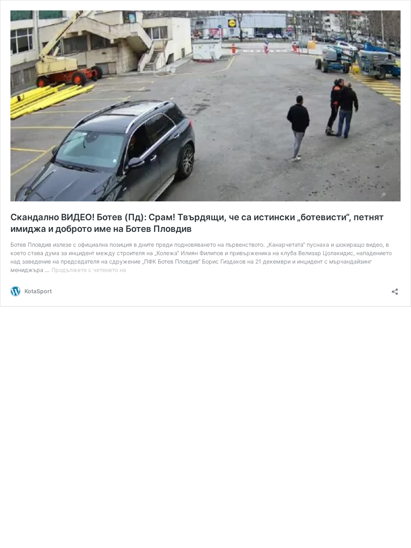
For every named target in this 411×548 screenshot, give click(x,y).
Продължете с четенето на (88, 269)
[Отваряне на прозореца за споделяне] (395, 289)
